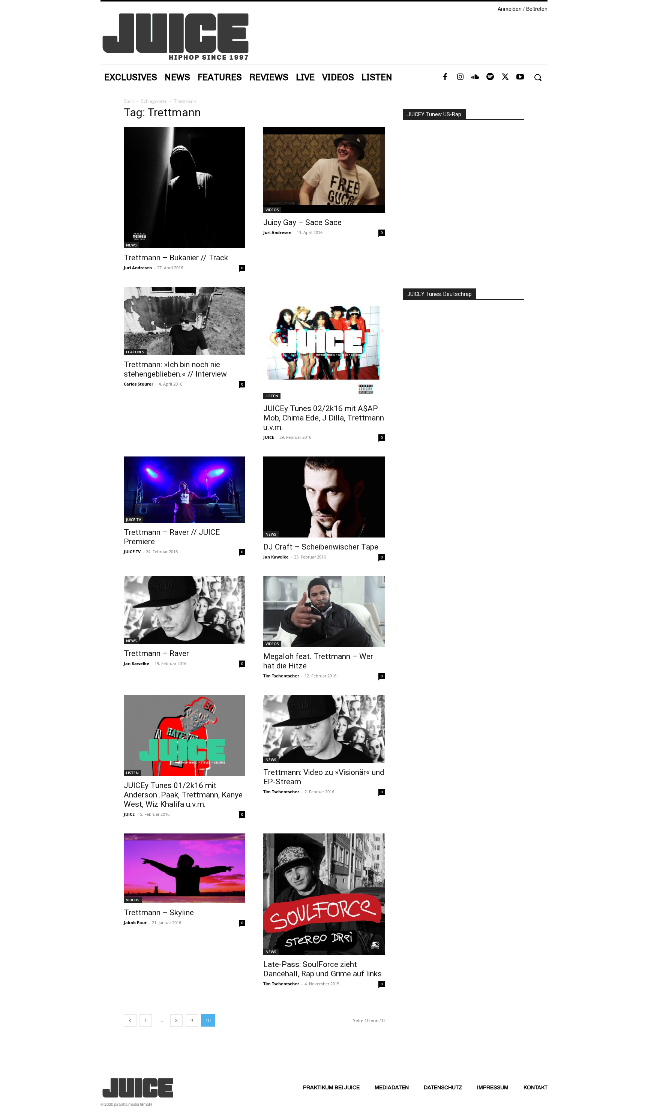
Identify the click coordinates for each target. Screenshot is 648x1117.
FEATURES (135, 351)
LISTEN (272, 395)
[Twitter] (505, 77)
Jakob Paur (135, 922)
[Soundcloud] (475, 77)
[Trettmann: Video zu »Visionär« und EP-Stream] (324, 729)
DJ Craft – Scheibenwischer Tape (320, 546)
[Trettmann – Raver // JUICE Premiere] (184, 489)
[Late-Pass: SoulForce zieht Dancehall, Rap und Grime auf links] (324, 894)
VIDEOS (272, 209)
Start (129, 101)
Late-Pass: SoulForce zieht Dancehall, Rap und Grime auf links (322, 969)
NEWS (131, 245)
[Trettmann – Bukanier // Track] (184, 187)
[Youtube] (520, 77)
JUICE (268, 437)
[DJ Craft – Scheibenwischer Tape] (324, 496)
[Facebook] (445, 77)
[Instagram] (460, 77)
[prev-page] (130, 1020)
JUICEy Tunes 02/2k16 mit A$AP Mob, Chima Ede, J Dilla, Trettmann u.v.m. (323, 418)
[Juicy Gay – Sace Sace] (324, 170)
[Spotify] (490, 77)
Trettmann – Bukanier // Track (176, 257)
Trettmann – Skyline (159, 912)
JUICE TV (133, 519)
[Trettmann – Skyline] (184, 868)
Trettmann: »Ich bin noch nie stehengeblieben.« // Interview (175, 369)
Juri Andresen (138, 267)
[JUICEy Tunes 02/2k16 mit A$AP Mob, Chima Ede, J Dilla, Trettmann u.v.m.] (324, 343)
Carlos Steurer (138, 384)
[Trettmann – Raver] (184, 610)
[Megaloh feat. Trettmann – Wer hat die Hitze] (324, 611)
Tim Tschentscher (281, 676)
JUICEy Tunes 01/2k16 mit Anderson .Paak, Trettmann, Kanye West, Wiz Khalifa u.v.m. (183, 795)
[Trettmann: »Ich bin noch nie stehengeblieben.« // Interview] (184, 321)
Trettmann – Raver (156, 653)
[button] (538, 77)
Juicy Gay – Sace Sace (302, 222)
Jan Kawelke (276, 557)
